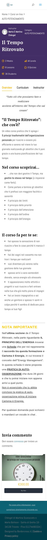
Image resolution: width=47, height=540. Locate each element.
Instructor (12, 28)
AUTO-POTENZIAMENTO (34, 33)
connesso (19, 441)
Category (28, 30)
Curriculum (23, 87)
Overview (7, 87)
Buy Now (23, 491)
